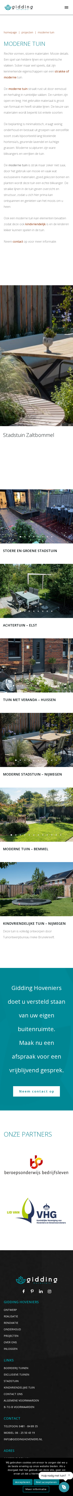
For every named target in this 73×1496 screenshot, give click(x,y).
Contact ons (13, 1394)
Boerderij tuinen (16, 1368)
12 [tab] (61, 836)
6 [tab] (43, 538)
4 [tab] (34, 538)
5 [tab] (39, 538)
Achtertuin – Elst (20, 625)
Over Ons (10, 1342)
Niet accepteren (46, 1482)
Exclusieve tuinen (16, 1374)
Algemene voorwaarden (21, 1400)
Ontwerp (10, 1310)
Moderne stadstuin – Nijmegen (32, 774)
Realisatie (11, 1316)
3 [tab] (30, 538)
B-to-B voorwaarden (19, 1407)
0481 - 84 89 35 (28, 1426)
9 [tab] (50, 687)
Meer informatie (36, 1489)
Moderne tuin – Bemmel (25, 849)
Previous (4, 516)
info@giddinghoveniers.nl (23, 1439)
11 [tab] (59, 687)
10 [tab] (54, 687)
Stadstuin (11, 1381)
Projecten (11, 1336)
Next (68, 516)
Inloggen (10, 1348)
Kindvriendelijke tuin (19, 1387)
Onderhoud (12, 1329)
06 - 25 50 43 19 (25, 1432)
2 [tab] (25, 538)
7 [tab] (48, 538)
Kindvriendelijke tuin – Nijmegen (34, 923)
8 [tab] (52, 538)
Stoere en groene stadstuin (30, 550)
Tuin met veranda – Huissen (29, 699)
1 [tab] (21, 538)
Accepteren (22, 1482)
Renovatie (11, 1323)
